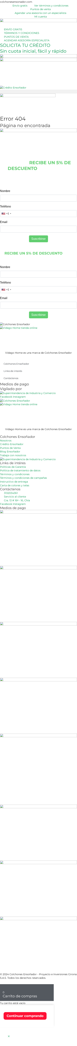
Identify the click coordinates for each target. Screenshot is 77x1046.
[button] (38, 91)
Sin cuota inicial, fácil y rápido (33, 51)
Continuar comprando (25, 1016)
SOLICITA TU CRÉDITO (25, 45)
